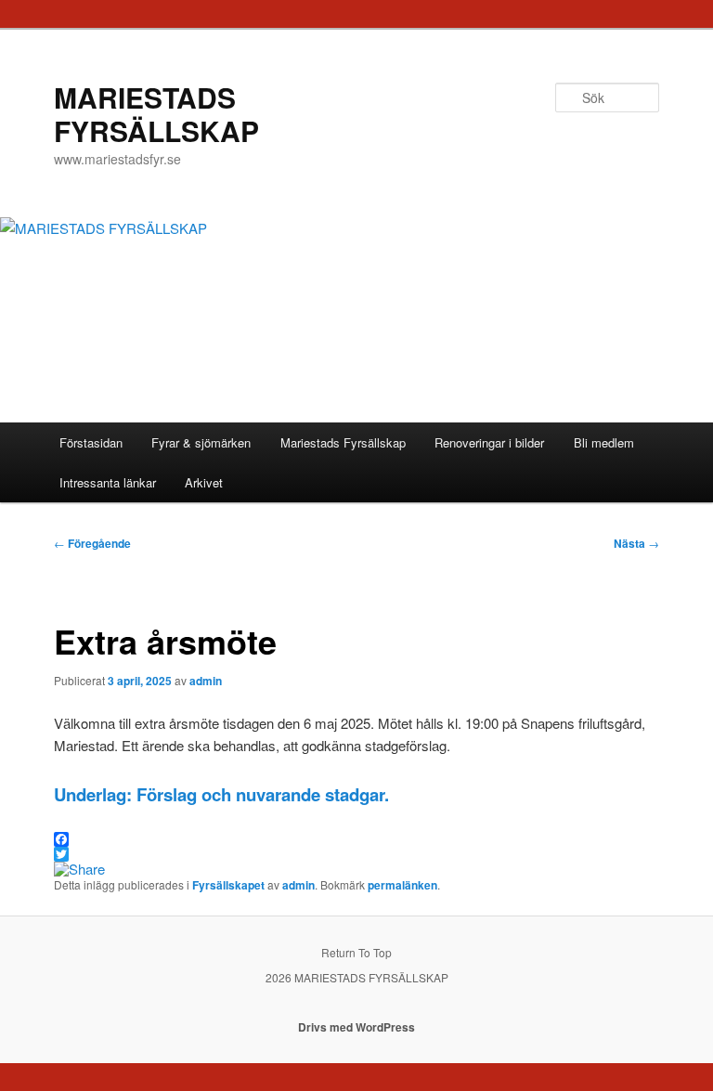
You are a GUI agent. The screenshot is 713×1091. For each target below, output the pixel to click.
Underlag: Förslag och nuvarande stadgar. (221, 794)
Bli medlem (604, 442)
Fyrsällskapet (228, 885)
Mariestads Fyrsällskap (343, 442)
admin (205, 680)
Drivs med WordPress (356, 1027)
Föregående (92, 543)
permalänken (402, 885)
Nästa (636, 543)
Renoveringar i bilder (489, 442)
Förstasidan (91, 442)
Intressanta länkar (107, 482)
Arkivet (204, 482)
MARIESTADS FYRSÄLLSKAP (156, 113)
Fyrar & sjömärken (201, 442)
